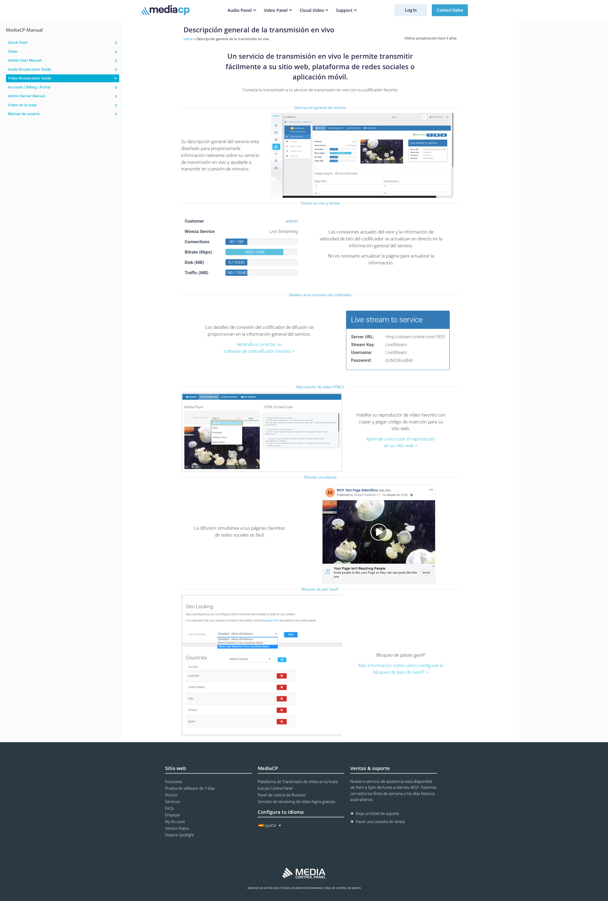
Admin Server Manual (26, 96)
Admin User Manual (25, 60)
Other (13, 51)
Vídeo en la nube (22, 105)
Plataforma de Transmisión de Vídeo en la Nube (298, 781)
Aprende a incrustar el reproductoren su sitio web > (400, 442)
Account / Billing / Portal (29, 87)
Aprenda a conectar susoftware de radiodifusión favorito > (259, 347)
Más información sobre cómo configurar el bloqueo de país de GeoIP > (400, 668)
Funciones (173, 781)
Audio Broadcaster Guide (29, 69)
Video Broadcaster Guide (29, 78)
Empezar (172, 815)
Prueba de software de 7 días (189, 788)
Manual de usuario (24, 113)
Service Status (177, 828)
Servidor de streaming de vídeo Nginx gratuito (296, 801)
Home (188, 39)
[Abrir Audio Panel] (254, 10)
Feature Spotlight (179, 835)
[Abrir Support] (355, 10)
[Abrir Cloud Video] (326, 10)
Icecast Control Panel (275, 788)
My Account (175, 821)
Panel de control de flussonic (282, 795)
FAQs (169, 808)
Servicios (172, 801)
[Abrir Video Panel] (290, 10)
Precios (171, 795)
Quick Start (18, 42)
